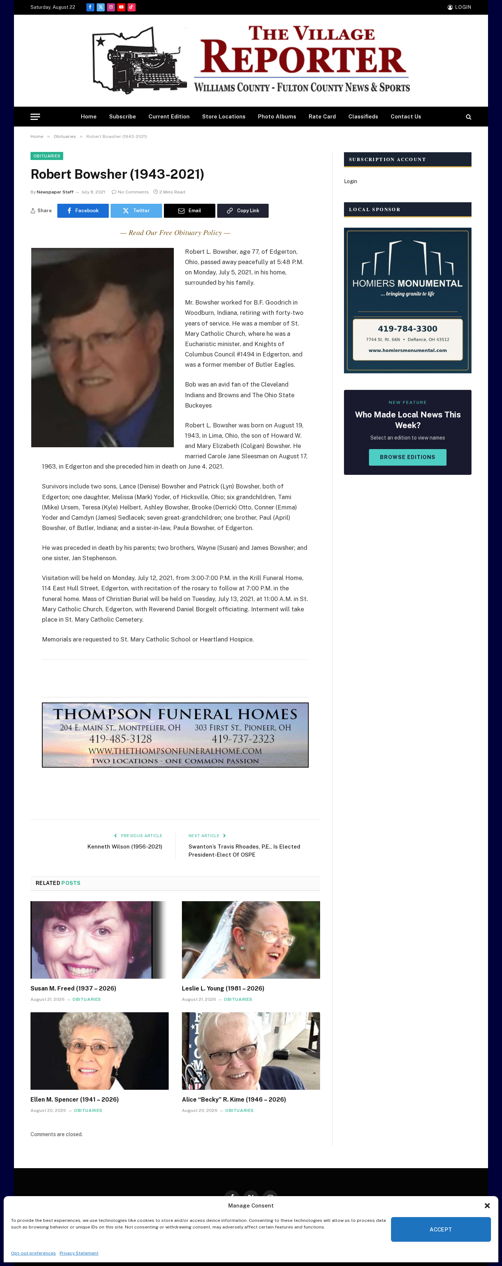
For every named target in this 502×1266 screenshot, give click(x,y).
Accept (441, 1229)
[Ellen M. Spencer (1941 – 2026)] (100, 1051)
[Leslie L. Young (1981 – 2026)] (251, 940)
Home (89, 116)
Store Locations (223, 116)
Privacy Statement (79, 1253)
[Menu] (35, 117)
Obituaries (46, 156)
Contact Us (406, 116)
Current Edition (169, 116)
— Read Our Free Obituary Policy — (175, 232)
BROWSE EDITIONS (407, 457)
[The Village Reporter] (251, 61)
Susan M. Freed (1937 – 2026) (73, 988)
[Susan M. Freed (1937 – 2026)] (100, 940)
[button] (487, 1205)
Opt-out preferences (33, 1253)
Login (350, 181)
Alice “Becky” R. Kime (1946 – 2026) (234, 1099)
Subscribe (122, 116)
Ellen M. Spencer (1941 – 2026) (75, 1099)
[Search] (468, 117)
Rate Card (322, 116)
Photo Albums (277, 116)
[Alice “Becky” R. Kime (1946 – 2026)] (251, 1051)
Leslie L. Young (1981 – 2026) (223, 988)
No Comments (133, 192)
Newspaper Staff (55, 192)
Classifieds (363, 116)
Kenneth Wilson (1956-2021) (124, 846)
